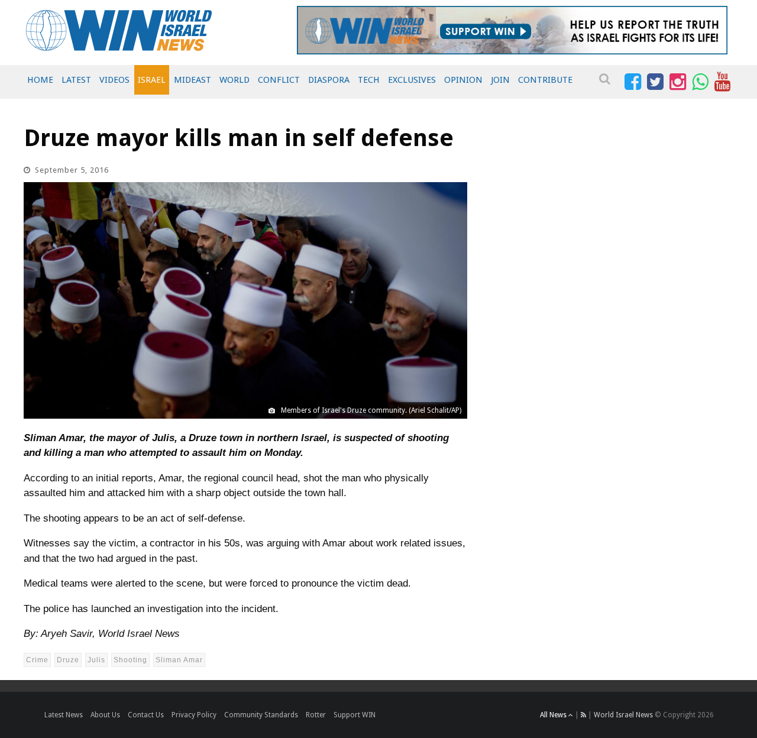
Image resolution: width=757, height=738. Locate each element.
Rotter (316, 715)
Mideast (192, 80)
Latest (76, 80)
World (234, 80)
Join (500, 80)
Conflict (279, 80)
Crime (37, 660)
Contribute (545, 80)
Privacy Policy (194, 715)
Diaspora (329, 80)
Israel (152, 80)
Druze (68, 660)
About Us (105, 715)
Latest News (63, 715)
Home (40, 80)
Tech (369, 80)
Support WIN (355, 715)
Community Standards (261, 715)
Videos (114, 80)
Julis (96, 660)
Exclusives (412, 80)
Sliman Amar (179, 660)
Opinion (463, 80)
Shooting (130, 660)
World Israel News (623, 715)
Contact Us (146, 715)
